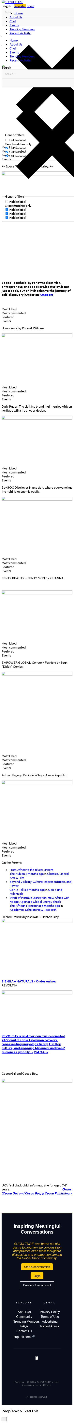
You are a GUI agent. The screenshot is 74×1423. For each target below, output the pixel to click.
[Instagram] (43, 1369)
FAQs (24, 1326)
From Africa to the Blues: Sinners (31, 870)
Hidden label (17, 202)
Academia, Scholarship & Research (32, 910)
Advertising (50, 1321)
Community (24, 1316)
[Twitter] (33, 1369)
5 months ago (35, 890)
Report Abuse (49, 1326)
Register (20, 6)
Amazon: (46, 295)
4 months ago (34, 874)
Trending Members (22, 29)
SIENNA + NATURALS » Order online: (29, 981)
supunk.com (22, 1337)
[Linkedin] (53, 1369)
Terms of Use (50, 1316)
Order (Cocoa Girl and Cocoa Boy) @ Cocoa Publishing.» (37, 1191)
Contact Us (24, 1331)
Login (30, 6)
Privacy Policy (50, 1312)
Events (14, 25)
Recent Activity (20, 33)
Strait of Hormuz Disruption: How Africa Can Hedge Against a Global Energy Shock (39, 900)
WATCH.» (41, 1052)
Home (18, 13)
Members (33, 1321)
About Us (15, 17)
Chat (12, 21)
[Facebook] (24, 1369)
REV (5, 1036)
